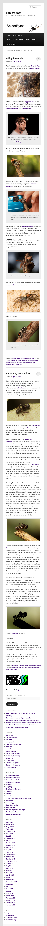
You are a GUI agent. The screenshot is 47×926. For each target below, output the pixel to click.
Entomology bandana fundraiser (17, 727)
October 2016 (10, 845)
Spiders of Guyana (28, 358)
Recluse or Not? (31, 40)
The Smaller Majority (13, 812)
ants (26, 667)
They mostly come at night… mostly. (18, 718)
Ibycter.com (22, 388)
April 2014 (9, 893)
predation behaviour (34, 667)
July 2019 (9, 836)
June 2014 (9, 889)
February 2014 (11, 898)
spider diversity (17, 358)
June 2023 (9, 822)
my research (10, 742)
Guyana (24, 360)
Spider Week (10, 760)
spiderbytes (13, 12)
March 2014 (10, 896)
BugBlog (9, 787)
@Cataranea (22, 690)
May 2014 (9, 891)
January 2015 (10, 877)
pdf (31, 650)
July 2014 (9, 886)
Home (8, 35)
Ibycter (8, 793)
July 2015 (9, 866)
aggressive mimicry (17, 667)
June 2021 (9, 834)
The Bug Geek (11, 807)
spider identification (13, 753)
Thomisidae (36, 425)
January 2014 (10, 900)
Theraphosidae (10, 364)
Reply (16, 669)
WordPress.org (11, 920)
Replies (19, 364)
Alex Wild (15, 634)
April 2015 (9, 873)
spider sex (9, 758)
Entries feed (10, 915)
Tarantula (20, 362)
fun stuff (9, 740)
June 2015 (9, 868)
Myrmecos (9, 800)
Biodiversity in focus (13, 782)
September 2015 (11, 861)
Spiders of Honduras (13, 765)
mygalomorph (30, 102)
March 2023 (10, 824)
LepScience (10, 796)
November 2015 (11, 857)
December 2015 (11, 854)
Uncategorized (11, 767)
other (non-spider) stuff (14, 744)
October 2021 (10, 831)
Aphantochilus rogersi (13, 548)
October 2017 (10, 843)
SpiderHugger (10, 803)
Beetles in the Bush (12, 780)
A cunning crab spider (18, 373)
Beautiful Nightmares (13, 777)
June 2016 (9, 847)
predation (9, 749)
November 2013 (11, 905)
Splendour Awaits (12, 805)
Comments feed (11, 917)
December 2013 (11, 902)
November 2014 (11, 880)
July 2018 (9, 841)
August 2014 (10, 884)
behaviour (15, 666)
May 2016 (9, 850)
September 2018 (11, 838)
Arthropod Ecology (12, 775)
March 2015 (10, 875)
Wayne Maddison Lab (13, 814)
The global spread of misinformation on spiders (22, 720)
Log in (8, 913)
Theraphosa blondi (29, 362)
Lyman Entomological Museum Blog (18, 798)
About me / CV (17, 35)
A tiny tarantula (14, 58)
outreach (9, 747)
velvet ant (10, 285)
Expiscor (9, 791)
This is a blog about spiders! (15, 40)
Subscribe (11, 704)
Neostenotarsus (11, 362)
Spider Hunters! (11, 44)
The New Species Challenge (15, 810)
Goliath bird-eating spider (22, 108)
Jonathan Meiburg (16, 142)
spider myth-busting (13, 756)
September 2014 (11, 882)
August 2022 (10, 827)
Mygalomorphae (33, 360)
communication (11, 737)
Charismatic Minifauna (13, 789)
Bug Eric (9, 784)
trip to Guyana (35, 68)
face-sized (9, 108)
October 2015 (10, 859)
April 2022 (9, 829)
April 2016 (9, 852)
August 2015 (10, 863)
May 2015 (9, 870)
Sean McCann (35, 66)
